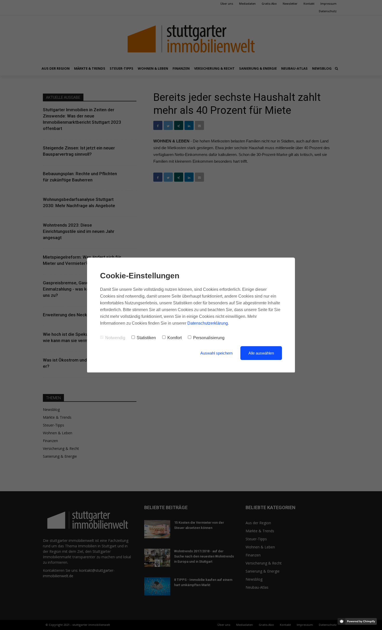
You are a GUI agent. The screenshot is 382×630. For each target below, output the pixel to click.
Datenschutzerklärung (207, 323)
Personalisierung (209, 338)
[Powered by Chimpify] (357, 621)
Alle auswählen (261, 353)
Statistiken (146, 338)
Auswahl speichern (216, 353)
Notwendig (115, 338)
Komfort (174, 338)
